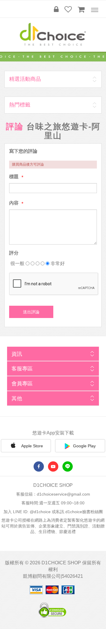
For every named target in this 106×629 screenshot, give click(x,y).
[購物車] (81, 9)
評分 (14, 252)
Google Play (84, 446)
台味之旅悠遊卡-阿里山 (63, 131)
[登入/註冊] (56, 9)
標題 (14, 176)
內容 (14, 202)
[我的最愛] (68, 9)
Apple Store (31, 446)
